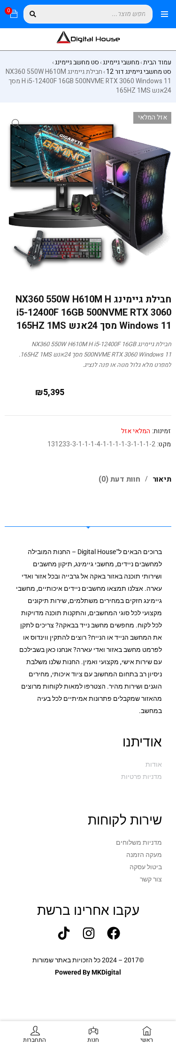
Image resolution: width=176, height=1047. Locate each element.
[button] (16, 124)
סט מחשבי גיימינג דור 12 (138, 72)
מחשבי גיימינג (121, 62)
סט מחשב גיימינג (77, 62)
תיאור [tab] (162, 479)
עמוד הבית (157, 62)
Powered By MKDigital (88, 972)
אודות (153, 764)
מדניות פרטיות (141, 776)
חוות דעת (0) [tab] (119, 479)
